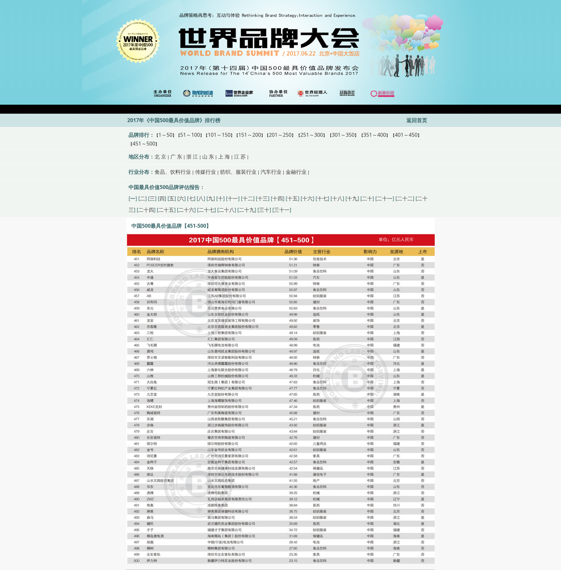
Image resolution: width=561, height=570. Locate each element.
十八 (337, 198)
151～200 (249, 134)
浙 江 (192, 156)
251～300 (311, 134)
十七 (322, 198)
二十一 (385, 198)
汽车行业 (271, 171)
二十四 (146, 209)
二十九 (247, 209)
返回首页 (416, 120)
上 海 (224, 156)
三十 (264, 209)
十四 (277, 198)
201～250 (280, 134)
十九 (352, 198)
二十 (367, 198)
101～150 (219, 134)
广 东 (176, 156)
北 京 (160, 156)
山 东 (208, 156)
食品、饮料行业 (173, 171)
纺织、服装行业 (238, 171)
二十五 (166, 209)
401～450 (406, 134)
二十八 (226, 209)
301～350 (343, 134)
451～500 (143, 143)
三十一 (282, 209)
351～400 (374, 134)
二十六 (186, 209)
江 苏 (240, 156)
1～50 (165, 134)
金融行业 (296, 171)
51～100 (190, 134)
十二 (248, 198)
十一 (233, 198)
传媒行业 (205, 171)
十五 (292, 198)
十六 (307, 198)
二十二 (405, 198)
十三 (262, 198)
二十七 (206, 209)
